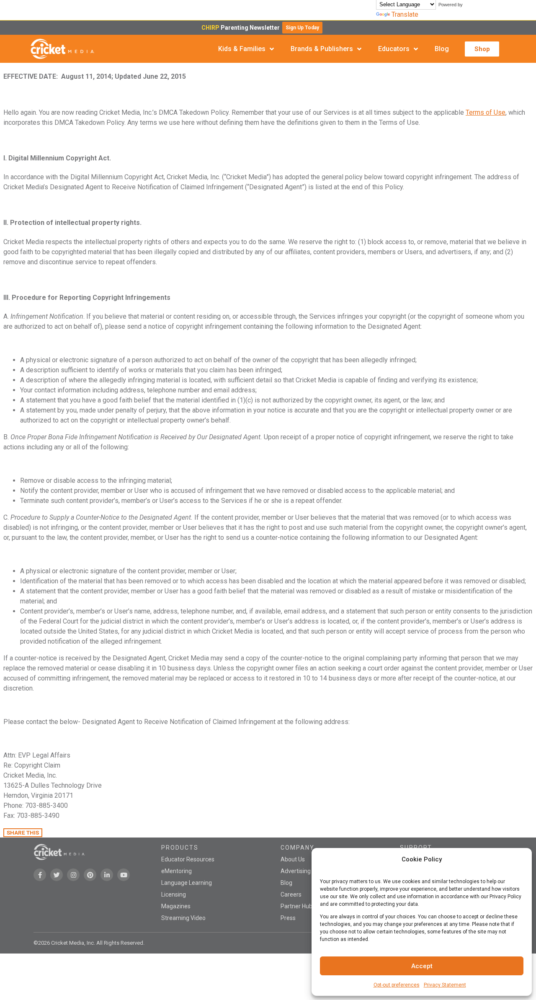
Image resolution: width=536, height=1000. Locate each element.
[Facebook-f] (40, 875)
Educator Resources (187, 859)
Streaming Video (183, 918)
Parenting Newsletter (241, 27)
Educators (394, 49)
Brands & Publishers (322, 49)
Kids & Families (241, 49)
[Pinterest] (90, 875)
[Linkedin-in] (106, 875)
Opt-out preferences (397, 985)
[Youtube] (123, 875)
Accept (422, 966)
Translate (405, 14)
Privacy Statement (445, 985)
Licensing (173, 894)
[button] (302, 28)
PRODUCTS (179, 847)
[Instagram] (73, 875)
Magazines (176, 906)
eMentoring (176, 871)
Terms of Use (485, 112)
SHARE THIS (23, 833)
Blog (442, 49)
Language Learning (186, 882)
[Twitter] (56, 875)
